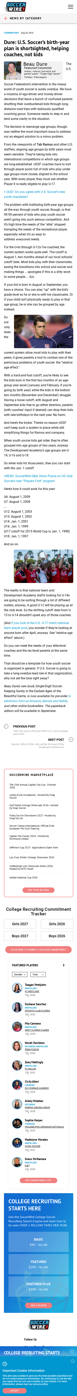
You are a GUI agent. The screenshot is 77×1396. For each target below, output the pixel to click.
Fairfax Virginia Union (37, 1107)
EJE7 (27, 1165)
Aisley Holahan (34, 1101)
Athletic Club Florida (37, 1011)
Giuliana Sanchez (35, 1004)
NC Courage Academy (37, 1088)
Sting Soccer (32, 1146)
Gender (18, 974)
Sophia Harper (34, 1120)
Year (35, 974)
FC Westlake (32, 991)
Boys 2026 (57, 936)
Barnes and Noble (54, 701)
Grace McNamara (35, 1159)
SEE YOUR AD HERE (38, 890)
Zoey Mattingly (34, 1062)
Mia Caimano (33, 1023)
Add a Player (38, 1305)
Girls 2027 (20, 924)
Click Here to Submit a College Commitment (38, 950)
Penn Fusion (32, 1049)
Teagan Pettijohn (35, 985)
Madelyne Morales (36, 1139)
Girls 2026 (57, 924)
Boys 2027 (20, 936)
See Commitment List (38, 1180)
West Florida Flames (37, 1030)
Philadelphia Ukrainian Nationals (44, 1127)
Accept (14, 1390)
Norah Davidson (35, 1043)
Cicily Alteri (32, 1081)
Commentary (11, 33)
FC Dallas (30, 1069)
